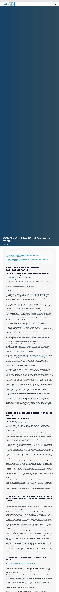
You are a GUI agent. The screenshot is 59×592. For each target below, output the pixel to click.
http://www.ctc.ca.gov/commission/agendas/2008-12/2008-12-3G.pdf (21, 287)
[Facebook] (55, 1)
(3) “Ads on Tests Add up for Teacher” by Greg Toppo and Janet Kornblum (22, 261)
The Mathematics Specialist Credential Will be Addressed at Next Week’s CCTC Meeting (24, 255)
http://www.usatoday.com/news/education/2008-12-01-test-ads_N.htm (22, 563)
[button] (28, 4)
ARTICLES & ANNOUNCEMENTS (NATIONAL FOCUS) (15, 256)
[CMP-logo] (9, 4)
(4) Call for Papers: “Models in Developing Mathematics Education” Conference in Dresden (25, 263)
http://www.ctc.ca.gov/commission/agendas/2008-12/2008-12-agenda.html (23, 279)
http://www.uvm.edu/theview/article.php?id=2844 (17, 422)
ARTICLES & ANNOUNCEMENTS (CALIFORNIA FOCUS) (16, 254)
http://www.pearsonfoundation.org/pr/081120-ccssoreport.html (20, 504)
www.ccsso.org (13, 549)
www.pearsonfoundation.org (21, 549)
